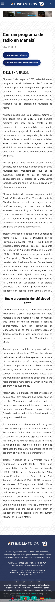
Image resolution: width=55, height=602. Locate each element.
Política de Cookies (27, 593)
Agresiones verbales (17, 55)
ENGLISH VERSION (16, 72)
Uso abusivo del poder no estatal (22, 62)
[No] (51, 591)
